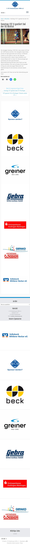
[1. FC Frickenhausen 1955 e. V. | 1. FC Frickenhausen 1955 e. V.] (15, 5)
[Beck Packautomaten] (15, 142)
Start (2, 19)
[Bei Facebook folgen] (2, 13)
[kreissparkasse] (15, 225)
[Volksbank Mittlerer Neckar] (15, 280)
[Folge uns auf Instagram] (5, 13)
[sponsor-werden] (15, 115)
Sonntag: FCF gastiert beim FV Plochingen (13, 90)
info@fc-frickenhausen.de (16, 316)
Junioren (15, 533)
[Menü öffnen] (27, 12)
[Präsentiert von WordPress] (26, 540)
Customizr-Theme (19, 543)
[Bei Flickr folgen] (3, 13)
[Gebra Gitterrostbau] (15, 197)
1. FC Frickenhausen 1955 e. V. (12, 541)
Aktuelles (7, 19)
